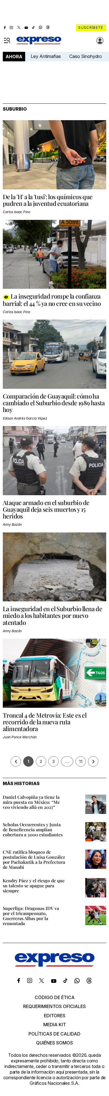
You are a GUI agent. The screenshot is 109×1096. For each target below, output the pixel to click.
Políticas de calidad (54, 1033)
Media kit (54, 1024)
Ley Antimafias (46, 56)
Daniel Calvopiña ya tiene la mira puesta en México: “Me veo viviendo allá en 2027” (31, 802)
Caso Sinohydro (85, 56)
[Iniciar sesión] (100, 40)
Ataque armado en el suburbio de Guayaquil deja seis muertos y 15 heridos (46, 509)
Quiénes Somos (54, 1042)
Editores (54, 1015)
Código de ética (55, 997)
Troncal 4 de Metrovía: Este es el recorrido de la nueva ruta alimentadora (44, 722)
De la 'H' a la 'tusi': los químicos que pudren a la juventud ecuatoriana (48, 200)
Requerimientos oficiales (54, 1006)
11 (80, 761)
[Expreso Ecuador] (54, 965)
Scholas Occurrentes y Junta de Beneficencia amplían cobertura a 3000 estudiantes (33, 829)
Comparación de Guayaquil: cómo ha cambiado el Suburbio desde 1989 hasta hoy (54, 403)
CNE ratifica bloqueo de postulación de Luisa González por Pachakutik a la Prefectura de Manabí (34, 859)
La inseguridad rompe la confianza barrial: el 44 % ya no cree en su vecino (52, 299)
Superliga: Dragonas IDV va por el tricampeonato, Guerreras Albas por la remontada (31, 915)
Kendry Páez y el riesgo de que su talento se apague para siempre (34, 885)
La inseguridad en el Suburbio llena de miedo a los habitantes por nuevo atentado (52, 615)
